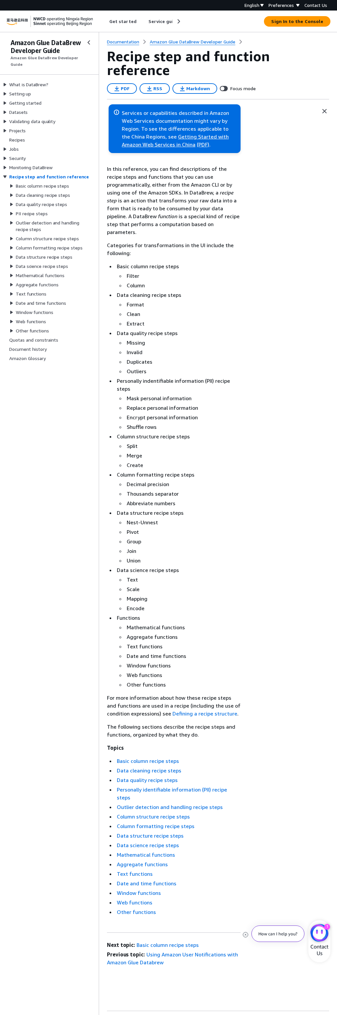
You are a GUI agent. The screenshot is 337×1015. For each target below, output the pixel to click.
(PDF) (203, 144)
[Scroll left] (104, 21)
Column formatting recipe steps (155, 826)
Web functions (134, 902)
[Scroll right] (178, 21)
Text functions (135, 874)
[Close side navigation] (88, 42)
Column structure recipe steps (153, 816)
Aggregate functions (142, 864)
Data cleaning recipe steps (149, 770)
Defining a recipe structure (204, 713)
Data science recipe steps (148, 845)
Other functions (136, 912)
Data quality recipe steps (147, 780)
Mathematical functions (146, 854)
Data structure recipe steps (150, 835)
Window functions (139, 893)
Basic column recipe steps (148, 761)
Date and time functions (146, 883)
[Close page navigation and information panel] (324, 111)
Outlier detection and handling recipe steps (170, 807)
